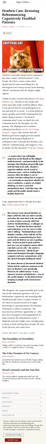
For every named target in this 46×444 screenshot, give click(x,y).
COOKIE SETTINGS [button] (13, 435)
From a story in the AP (17, 204)
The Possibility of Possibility (18, 338)
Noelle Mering (8, 356)
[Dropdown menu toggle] (23, 393)
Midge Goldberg (9, 342)
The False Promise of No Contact (20, 353)
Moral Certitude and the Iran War (20, 369)
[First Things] (23, 2)
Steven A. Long (8, 373)
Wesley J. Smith (8, 27)
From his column (35, 148)
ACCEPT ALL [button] (13, 440)
